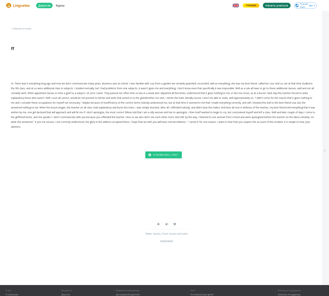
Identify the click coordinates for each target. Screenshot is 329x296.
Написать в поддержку (289, 294)
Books (157, 233)
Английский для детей (202, 294)
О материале (166, 241)
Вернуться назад (22, 29)
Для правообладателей (128, 294)
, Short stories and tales (174, 233)
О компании (11, 294)
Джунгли (65, 294)
